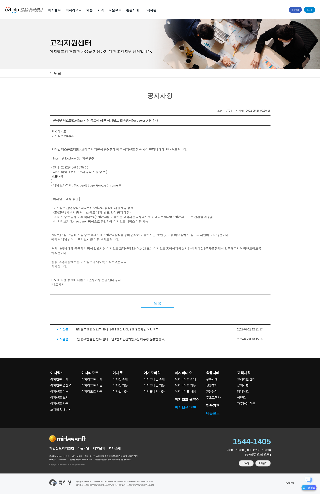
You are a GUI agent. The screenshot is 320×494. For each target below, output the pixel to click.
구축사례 (212, 379)
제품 (89, 10)
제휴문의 (99, 448)
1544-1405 (252, 441)
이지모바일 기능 (154, 385)
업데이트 (243, 391)
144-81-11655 (87, 459)
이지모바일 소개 (154, 379)
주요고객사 (213, 397)
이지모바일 (152, 373)
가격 (101, 10)
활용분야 (212, 391)
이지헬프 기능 (59, 391)
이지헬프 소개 (59, 379)
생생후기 (212, 385)
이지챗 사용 (120, 391)
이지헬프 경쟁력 (60, 385)
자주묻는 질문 (246, 403)
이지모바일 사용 (154, 391)
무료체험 (295, 10)
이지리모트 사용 (91, 391)
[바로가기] (58, 284)
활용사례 (132, 10)
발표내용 (57, 176)
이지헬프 (54, 10)
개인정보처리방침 (61, 448)
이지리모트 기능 (91, 385)
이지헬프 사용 (59, 403)
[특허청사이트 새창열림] (60, 482)
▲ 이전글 (62, 329)
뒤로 (57, 73)
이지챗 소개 (120, 379)
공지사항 (243, 385)
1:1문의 (263, 463)
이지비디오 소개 (185, 379)
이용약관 (83, 448)
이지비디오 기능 (185, 385)
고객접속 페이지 (60, 409)
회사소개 (114, 448)
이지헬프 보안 (59, 397)
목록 (157, 303)
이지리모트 (74, 10)
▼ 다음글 (62, 339)
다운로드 (115, 10)
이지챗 (117, 373)
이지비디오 (183, 373)
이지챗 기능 (120, 385)
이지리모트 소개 (91, 379)
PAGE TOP (290, 483)
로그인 (309, 10)
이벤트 (241, 397)
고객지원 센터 (246, 379)
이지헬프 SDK (185, 407)
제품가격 (213, 405)
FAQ (246, 463)
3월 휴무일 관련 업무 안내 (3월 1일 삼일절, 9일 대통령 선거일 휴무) (118, 329)
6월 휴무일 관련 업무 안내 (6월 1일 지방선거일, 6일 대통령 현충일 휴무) (120, 339)
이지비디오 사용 (185, 391)
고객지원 (150, 10)
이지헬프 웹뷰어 (187, 399)
